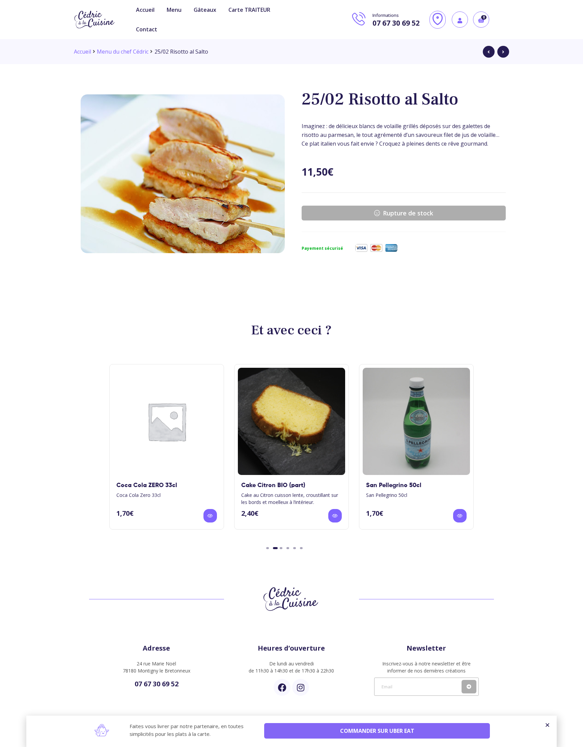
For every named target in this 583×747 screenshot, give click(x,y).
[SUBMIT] (469, 686)
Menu (174, 9)
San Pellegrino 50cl (393, 485)
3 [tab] (281, 548)
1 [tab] (267, 548)
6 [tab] (301, 548)
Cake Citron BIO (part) (273, 485)
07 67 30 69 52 (156, 683)
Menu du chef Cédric (122, 51)
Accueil (145, 9)
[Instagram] (300, 687)
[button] (547, 724)
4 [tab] (287, 548)
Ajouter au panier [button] (210, 515)
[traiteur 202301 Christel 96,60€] (503, 52)
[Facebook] (282, 687)
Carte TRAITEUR (249, 9)
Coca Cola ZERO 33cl (146, 485)
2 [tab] (275, 548)
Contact (146, 29)
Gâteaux (205, 9)
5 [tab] (294, 548)
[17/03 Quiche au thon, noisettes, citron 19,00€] (489, 52)
